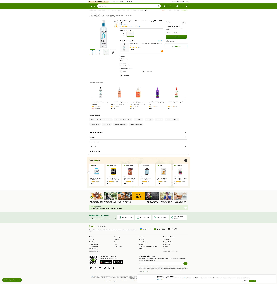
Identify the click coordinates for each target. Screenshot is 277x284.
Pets (128, 10)
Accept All (252, 280)
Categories (91, 15)
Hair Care (108, 16)
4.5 (120, 26)
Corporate (116, 239)
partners (185, 277)
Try (175, 10)
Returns (165, 248)
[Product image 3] (106, 52)
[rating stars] (125, 26)
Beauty (108, 10)
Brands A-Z (136, 10)
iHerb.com (92, 276)
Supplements (92, 10)
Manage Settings (244, 280)
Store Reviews (92, 241)
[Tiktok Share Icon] (114, 267)
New (178, 10)
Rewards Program (93, 244)
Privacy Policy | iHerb (108, 281)
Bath (104, 10)
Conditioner (107, 124)
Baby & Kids (97, 15)
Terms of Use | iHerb (135, 281)
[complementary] (126, 281)
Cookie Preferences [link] (126, 281)
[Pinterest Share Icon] (105, 267)
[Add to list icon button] (116, 21)
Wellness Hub (184, 10)
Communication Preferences (170, 251)
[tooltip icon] (99, 160)
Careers (116, 241)
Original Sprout (98, 14)
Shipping (165, 246)
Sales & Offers (141, 244)
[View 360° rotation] (113, 52)
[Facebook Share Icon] (91, 267)
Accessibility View (142, 241)
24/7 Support (166, 239)
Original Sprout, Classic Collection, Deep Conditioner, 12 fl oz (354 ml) (146, 44)
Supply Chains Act (116, 281)
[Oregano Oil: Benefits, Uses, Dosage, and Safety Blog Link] (166, 197)
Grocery (114, 10)
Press (115, 244)
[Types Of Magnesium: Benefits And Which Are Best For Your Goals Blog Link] (96, 197)
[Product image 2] (99, 52)
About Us (91, 239)
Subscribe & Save (93, 248)
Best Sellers (169, 10)
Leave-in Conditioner (120, 124)
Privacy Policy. (159, 269)
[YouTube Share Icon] (100, 267)
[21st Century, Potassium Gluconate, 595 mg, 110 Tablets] (96, 173)
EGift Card (141, 248)
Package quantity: (124, 30)
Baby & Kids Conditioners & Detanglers (124, 15)
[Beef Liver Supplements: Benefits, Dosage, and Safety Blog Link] (152, 197)
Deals (163, 10)
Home (119, 10)
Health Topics (143, 10)
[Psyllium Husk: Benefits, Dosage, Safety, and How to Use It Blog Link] (180, 197)
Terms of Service (144, 271)
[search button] (159, 6)
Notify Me (176, 36)
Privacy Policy (184, 269)
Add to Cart (100, 97)
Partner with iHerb (118, 246)
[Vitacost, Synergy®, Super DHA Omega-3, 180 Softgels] (147, 173)
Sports (99, 10)
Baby (124, 10)
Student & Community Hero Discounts (148, 246)
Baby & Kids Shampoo (136, 124)
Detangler (113, 16)
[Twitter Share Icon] (95, 267)
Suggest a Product (167, 241)
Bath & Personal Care (99, 16)
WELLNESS (138, 196)
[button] (187, 2)
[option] (123, 34)
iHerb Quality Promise (94, 251)
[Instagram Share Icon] (109, 267)
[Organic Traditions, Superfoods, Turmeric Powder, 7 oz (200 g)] (163, 173)
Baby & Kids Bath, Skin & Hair (108, 15)
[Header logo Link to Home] (92, 6)
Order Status (166, 244)
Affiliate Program (93, 246)
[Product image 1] (92, 52)
